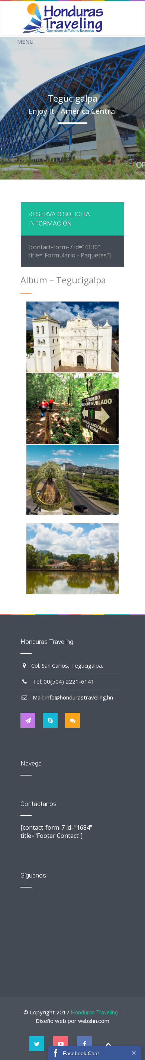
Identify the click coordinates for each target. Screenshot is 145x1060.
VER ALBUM (72, 345)
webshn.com (93, 1021)
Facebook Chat (81, 1053)
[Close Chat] (134, 1052)
